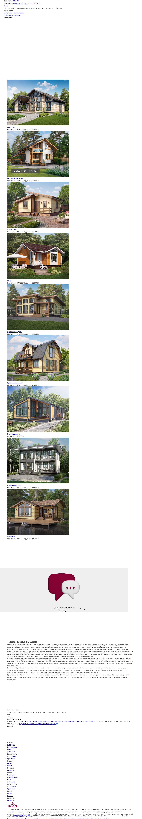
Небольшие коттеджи (15, 178)
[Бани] (38, 278)
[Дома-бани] (38, 534)
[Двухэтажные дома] (38, 483)
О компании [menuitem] (11, 756)
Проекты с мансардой (15, 383)
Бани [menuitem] (9, 749)
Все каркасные (12, 33)
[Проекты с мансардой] (38, 381)
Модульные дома (13, 434)
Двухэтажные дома (14, 485)
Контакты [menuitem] (10, 770)
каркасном (57, 1)
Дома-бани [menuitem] (11, 752)
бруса (45, 1)
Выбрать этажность (13, 35)
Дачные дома (12, 229)
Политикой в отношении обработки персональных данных (40, 721)
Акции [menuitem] (9, 763)
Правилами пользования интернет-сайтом (77, 721)
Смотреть (10, 45)
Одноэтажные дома (14, 332)
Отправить (10, 726)
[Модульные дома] (38, 432)
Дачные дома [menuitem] (12, 747)
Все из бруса (23, 33)
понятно (125, 815)
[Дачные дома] (38, 227)
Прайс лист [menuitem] (11, 759)
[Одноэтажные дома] (38, 329)
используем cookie (21, 815)
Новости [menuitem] (10, 766)
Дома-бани (11, 536)
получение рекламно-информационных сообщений (37, 724)
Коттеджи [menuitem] (11, 745)
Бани (9, 281)
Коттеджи (11, 127)
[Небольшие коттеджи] (38, 176)
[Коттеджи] (38, 125)
